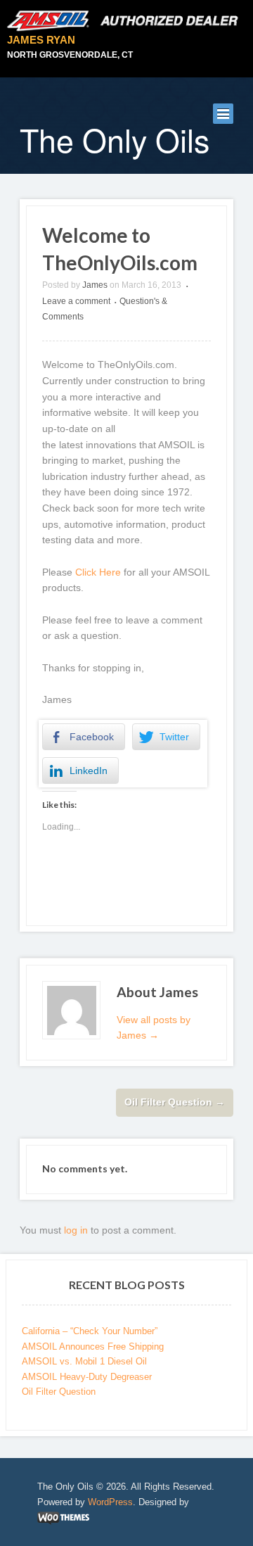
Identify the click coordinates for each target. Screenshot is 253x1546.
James (95, 285)
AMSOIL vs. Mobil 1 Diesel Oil (84, 1361)
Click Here (98, 572)
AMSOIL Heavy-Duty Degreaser (87, 1376)
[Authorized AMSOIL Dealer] (126, 21)
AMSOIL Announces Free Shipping (93, 1346)
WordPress (110, 1502)
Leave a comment (76, 301)
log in (76, 1230)
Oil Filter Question (174, 1102)
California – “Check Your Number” (89, 1331)
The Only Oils (114, 139)
